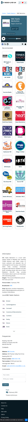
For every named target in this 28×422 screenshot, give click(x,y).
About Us (3, 403)
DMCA (3, 414)
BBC (11, 285)
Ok (26, 420)
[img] (25, 2)
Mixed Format (11, 34)
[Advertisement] (14, 8)
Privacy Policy (5, 417)
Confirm (5, 385)
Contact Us (4, 406)
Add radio (4, 411)
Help (2, 408)
